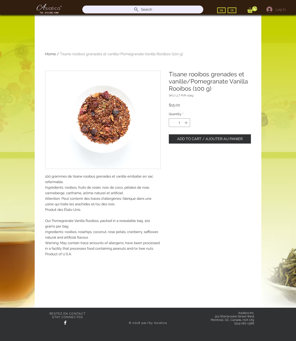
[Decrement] (172, 123)
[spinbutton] (179, 123)
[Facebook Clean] (65, 323)
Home (50, 54)
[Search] (256, 7)
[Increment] (186, 123)
